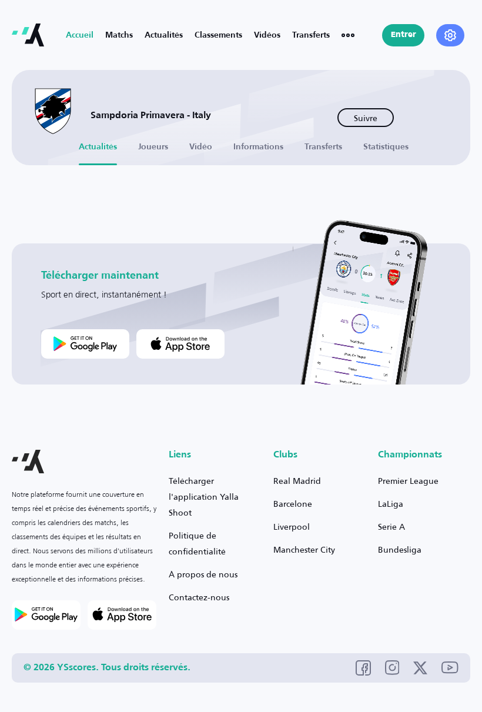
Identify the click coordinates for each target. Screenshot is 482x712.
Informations (258, 147)
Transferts (311, 35)
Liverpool (291, 526)
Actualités (164, 35)
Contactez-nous (199, 597)
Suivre (365, 118)
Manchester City (304, 549)
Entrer (403, 35)
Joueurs (153, 147)
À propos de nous (203, 574)
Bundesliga (399, 549)
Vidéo (200, 147)
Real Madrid (297, 481)
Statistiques (386, 147)
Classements (218, 35)
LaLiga (390, 504)
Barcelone (292, 504)
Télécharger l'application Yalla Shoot (204, 496)
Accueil (79, 35)
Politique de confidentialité (197, 543)
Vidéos (267, 35)
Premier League (408, 481)
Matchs (119, 35)
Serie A (391, 526)
